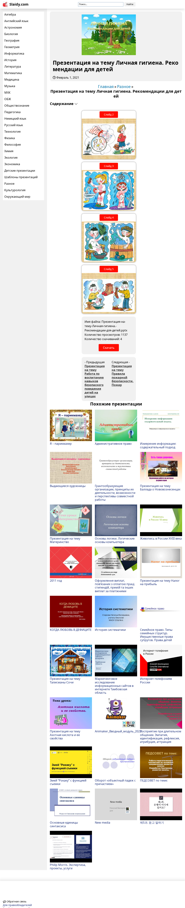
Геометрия (12, 47)
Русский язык (13, 125)
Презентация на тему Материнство (65, 540)
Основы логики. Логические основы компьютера (115, 540)
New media (102, 822)
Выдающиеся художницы (67, 486)
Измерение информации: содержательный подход (158, 445)
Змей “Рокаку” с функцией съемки (68, 782)
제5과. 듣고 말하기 (152, 822)
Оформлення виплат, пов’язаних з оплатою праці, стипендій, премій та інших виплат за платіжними (115, 586)
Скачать (109, 348)
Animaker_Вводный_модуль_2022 (116, 731)
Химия (8, 151)
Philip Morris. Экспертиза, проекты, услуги (68, 866)
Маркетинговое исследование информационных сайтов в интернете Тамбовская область (114, 685)
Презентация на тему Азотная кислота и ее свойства (65, 734)
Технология (12, 132)
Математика (13, 73)
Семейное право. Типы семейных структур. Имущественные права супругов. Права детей (156, 635)
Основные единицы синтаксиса (64, 824)
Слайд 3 (109, 166)
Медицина (11, 79)
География (11, 40)
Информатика (14, 53)
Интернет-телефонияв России (156, 680)
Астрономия (13, 27)
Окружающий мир (17, 197)
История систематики (110, 630)
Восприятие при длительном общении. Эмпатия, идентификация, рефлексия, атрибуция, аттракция (160, 736)
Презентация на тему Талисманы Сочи (65, 680)
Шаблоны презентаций (21, 177)
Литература (12, 66)
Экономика (12, 164)
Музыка (9, 86)
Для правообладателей (17, 905)
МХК (7, 93)
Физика (9, 138)
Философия (12, 145)
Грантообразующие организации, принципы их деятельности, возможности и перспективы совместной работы (115, 493)
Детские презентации (19, 171)
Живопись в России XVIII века (161, 538)
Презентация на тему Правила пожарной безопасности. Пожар (122, 375)
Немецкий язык (15, 119)
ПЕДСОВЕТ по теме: (154, 780)
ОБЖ (7, 99)
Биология (11, 34)
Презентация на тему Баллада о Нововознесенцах (160, 487)
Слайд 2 (109, 114)
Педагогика (12, 112)
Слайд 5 (109, 269)
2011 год (56, 580)
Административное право (113, 443)
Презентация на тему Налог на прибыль (160, 582)
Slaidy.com (19, 4)
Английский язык (16, 21)
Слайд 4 (109, 217)
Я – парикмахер (61, 443)
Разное (9, 184)
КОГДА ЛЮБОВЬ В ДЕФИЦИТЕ (71, 630)
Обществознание (16, 106)
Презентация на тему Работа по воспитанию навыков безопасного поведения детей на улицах (95, 381)
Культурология (14, 190)
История (10, 60)
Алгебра (10, 14)
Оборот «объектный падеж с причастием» (115, 782)
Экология (11, 158)
